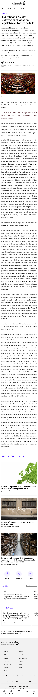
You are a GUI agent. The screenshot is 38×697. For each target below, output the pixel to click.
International (7, 664)
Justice (10, 9)
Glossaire (16, 676)
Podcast (32, 676)
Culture (6, 658)
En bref (11, 693)
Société (30, 9)
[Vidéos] (31, 574)
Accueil (4, 693)
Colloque (6, 655)
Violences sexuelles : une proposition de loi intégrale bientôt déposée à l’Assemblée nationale (16, 597)
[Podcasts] (7, 574)
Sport (20, 668)
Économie (17, 9)
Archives (10, 631)
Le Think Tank (12, 686)
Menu (34, 693)
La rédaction (10, 62)
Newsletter (18, 693)
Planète (21, 661)
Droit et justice (23, 658)
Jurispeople (7, 668)
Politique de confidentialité (25, 689)
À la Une (4, 9)
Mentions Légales (10, 689)
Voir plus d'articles (31, 586)
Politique (23, 9)
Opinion (6, 671)
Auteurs (6, 651)
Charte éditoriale (23, 686)
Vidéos (24, 676)
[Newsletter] (19, 574)
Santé (20, 664)
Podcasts (27, 693)
